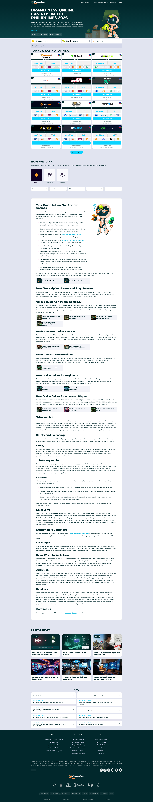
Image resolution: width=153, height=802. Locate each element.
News (120, 2)
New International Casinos (78, 748)
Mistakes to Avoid (78, 739)
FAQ (101, 748)
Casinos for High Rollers (54, 745)
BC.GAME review (76, 73)
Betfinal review (46, 145)
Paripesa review (46, 97)
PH (33, 770)
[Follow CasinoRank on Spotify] (116, 770)
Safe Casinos (54, 742)
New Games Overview (78, 742)
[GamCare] (79, 785)
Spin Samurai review (76, 97)
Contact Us (101, 753)
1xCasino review (76, 145)
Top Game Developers (78, 753)
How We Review (101, 742)
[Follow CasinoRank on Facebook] (101, 770)
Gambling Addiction (78, 751)
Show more (75, 152)
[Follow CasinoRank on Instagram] (105, 770)
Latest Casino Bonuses (99, 2)
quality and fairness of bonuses (71, 234)
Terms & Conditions (87, 799)
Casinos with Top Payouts (54, 751)
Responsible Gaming (78, 745)
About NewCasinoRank (101, 739)
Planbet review (107, 97)
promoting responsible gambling (79, 533)
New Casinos (85, 2)
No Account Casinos (54, 748)
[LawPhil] (60, 785)
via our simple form (70, 613)
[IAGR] (90, 785)
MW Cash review (76, 121)
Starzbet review (46, 121)
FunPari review (107, 73)
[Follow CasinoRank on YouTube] (112, 770)
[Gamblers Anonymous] (68, 785)
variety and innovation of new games (73, 240)
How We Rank (101, 745)
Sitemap (108, 799)
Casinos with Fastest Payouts (54, 739)
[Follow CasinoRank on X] (108, 770)
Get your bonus (46, 70)
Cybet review (107, 145)
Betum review (107, 121)
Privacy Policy (66, 799)
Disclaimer (101, 751)
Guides (112, 2)
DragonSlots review (46, 73)
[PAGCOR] (54, 785)
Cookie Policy (46, 799)
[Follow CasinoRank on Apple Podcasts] (120, 770)
